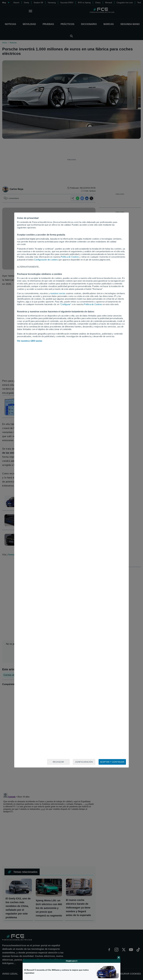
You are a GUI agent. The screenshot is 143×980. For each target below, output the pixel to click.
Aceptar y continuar (112, 762)
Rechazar (58, 762)
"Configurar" (65, 304)
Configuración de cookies (46, 259)
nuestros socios (57, 293)
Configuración (84, 762)
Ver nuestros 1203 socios (29, 341)
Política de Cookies (70, 257)
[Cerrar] (118, 957)
